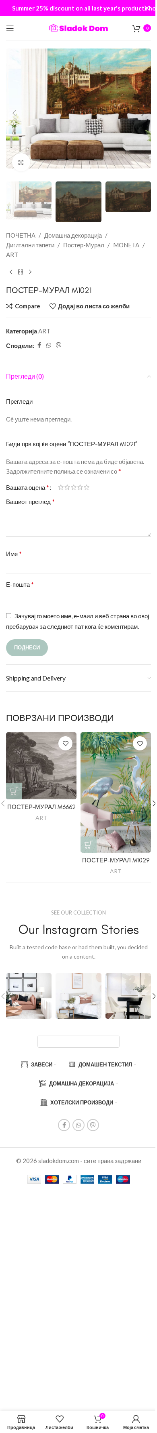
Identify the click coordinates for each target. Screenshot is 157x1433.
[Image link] (78, 1040)
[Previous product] (11, 272)
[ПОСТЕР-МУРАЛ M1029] (116, 792)
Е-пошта (20, 584)
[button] (14, 113)
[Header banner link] (78, 8)
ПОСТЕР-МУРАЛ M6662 (41, 807)
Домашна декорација (73, 235)
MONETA (126, 245)
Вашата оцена (27, 487)
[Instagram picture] (29, 996)
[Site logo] (78, 27)
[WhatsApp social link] (49, 345)
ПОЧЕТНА (20, 235)
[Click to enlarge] (21, 162)
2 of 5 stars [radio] (67, 487)
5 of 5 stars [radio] (86, 487)
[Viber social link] (59, 345)
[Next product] (30, 272)
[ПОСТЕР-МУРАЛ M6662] (41, 765)
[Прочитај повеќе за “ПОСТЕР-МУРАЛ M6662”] (14, 791)
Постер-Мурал (83, 245)
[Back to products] (20, 272)
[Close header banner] (147, 8)
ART (12, 254)
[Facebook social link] (39, 345)
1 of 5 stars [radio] (61, 487)
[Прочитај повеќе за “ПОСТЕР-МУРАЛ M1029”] (89, 845)
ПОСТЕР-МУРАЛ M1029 (115, 860)
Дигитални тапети (30, 245)
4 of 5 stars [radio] (80, 487)
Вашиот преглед (30, 501)
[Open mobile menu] (10, 28)
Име (14, 553)
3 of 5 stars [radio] (73, 487)
